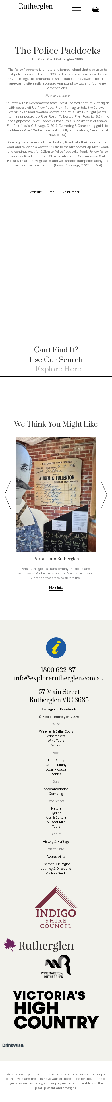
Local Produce (56, 769)
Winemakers (56, 736)
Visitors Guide (56, 873)
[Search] (105, 369)
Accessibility (56, 856)
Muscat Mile (56, 822)
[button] (95, 9)
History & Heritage (56, 842)
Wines (56, 745)
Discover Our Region (56, 864)
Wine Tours (56, 741)
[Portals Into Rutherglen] (56, 494)
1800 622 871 (59, 670)
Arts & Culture (56, 817)
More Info (56, 587)
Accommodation (56, 789)
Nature (56, 808)
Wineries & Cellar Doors (56, 731)
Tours (56, 827)
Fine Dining (56, 760)
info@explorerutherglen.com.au (59, 678)
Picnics (56, 774)
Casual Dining (56, 765)
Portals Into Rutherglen (56, 559)
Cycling (56, 813)
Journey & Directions (56, 869)
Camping (56, 793)
